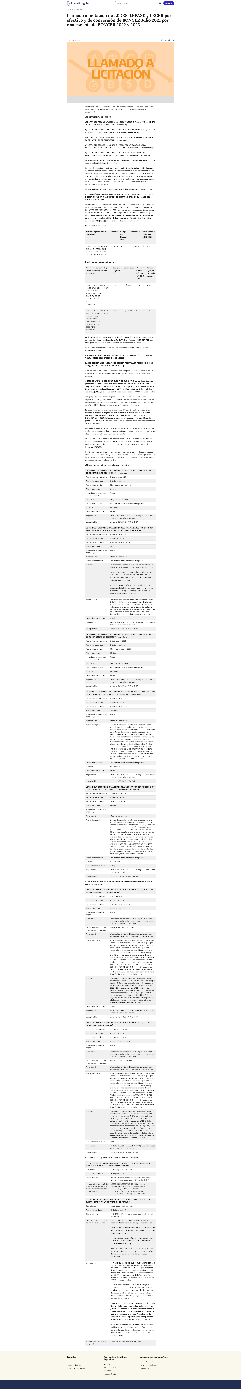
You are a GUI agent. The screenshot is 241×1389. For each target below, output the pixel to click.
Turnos (69, 1362)
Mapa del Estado (110, 1374)
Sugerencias (144, 1368)
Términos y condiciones (148, 1365)
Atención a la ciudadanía (76, 1368)
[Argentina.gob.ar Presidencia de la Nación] (78, 3)
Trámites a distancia (74, 1365)
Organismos (108, 1371)
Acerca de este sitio (147, 1362)
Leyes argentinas (110, 1367)
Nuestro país (108, 1364)
